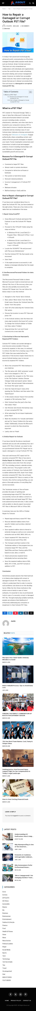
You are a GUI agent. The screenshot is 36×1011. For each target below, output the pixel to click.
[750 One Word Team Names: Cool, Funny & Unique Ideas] (18, 730)
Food (4, 928)
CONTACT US (27, 1000)
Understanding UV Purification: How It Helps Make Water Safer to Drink (24, 836)
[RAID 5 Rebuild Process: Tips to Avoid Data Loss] (18, 674)
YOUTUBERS (6, 980)
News (4, 937)
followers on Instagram (19, 134)
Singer (4, 947)
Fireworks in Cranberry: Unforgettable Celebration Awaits (24, 857)
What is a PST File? (11, 94)
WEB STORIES (7, 977)
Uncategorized (7, 971)
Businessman (6, 916)
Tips (3, 965)
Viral (3, 974)
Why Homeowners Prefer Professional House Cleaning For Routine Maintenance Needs (23, 868)
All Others (5, 901)
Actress (4, 895)
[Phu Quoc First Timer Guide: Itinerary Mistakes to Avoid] (18, 646)
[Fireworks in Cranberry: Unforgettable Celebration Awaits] (7, 857)
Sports (4, 953)
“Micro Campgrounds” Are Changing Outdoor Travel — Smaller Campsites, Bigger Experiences (24, 878)
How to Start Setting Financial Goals (15, 799)
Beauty (4, 907)
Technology (6, 959)
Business (5, 913)
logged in (16, 815)
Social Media (6, 950)
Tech (4, 956)
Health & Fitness (7, 931)
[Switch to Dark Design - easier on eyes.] (30, 3)
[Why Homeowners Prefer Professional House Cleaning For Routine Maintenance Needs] (7, 867)
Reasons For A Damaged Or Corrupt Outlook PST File (19, 97)
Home (4, 934)
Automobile (6, 904)
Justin (10, 26)
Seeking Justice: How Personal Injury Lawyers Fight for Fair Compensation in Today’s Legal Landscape (16, 771)
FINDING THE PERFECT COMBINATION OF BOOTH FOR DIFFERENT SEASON (17, 714)
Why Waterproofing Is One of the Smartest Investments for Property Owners (24, 848)
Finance (4, 925)
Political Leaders (7, 943)
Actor (4, 892)
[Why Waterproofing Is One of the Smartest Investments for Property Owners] (7, 847)
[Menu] (3, 3)
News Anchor (6, 940)
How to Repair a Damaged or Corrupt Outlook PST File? (19, 101)
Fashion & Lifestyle (8, 922)
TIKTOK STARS (7, 962)
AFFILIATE (5, 898)
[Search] (33, 3)
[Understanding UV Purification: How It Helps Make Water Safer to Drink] (7, 836)
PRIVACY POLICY (16, 1000)
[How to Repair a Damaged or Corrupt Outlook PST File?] (18, 42)
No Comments (25, 26)
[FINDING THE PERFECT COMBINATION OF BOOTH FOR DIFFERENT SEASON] (18, 702)
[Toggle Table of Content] (29, 92)
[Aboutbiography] (18, 3)
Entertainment (6, 919)
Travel (4, 968)
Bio (3, 910)
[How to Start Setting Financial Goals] (18, 788)
